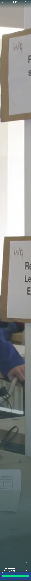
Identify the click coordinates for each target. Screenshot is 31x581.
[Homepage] (15, 2)
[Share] (26, 571)
